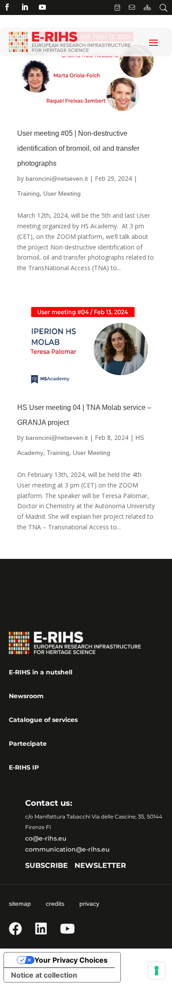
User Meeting (62, 193)
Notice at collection (44, 975)
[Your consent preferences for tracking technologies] (156, 970)
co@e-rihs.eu (45, 838)
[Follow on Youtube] (42, 7)
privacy (89, 903)
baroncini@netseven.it (57, 178)
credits (55, 903)
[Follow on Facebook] (7, 7)
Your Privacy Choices (71, 960)
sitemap (20, 903)
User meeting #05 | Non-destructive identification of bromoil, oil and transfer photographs (78, 148)
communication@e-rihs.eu (67, 849)
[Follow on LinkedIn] (25, 7)
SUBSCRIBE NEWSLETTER (75, 865)
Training (28, 193)
